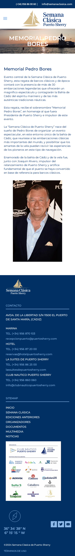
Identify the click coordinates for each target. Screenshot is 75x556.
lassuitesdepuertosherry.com (26, 369)
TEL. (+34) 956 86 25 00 (21, 364)
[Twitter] (61, 524)
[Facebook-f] (54, 524)
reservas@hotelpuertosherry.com (29, 354)
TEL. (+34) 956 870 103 (20, 333)
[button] (5, 18)
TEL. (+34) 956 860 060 (21, 380)
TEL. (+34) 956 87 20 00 (21, 349)
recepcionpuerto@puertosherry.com (31, 338)
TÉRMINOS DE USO (15, 550)
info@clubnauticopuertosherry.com (30, 385)
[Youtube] (68, 524)
